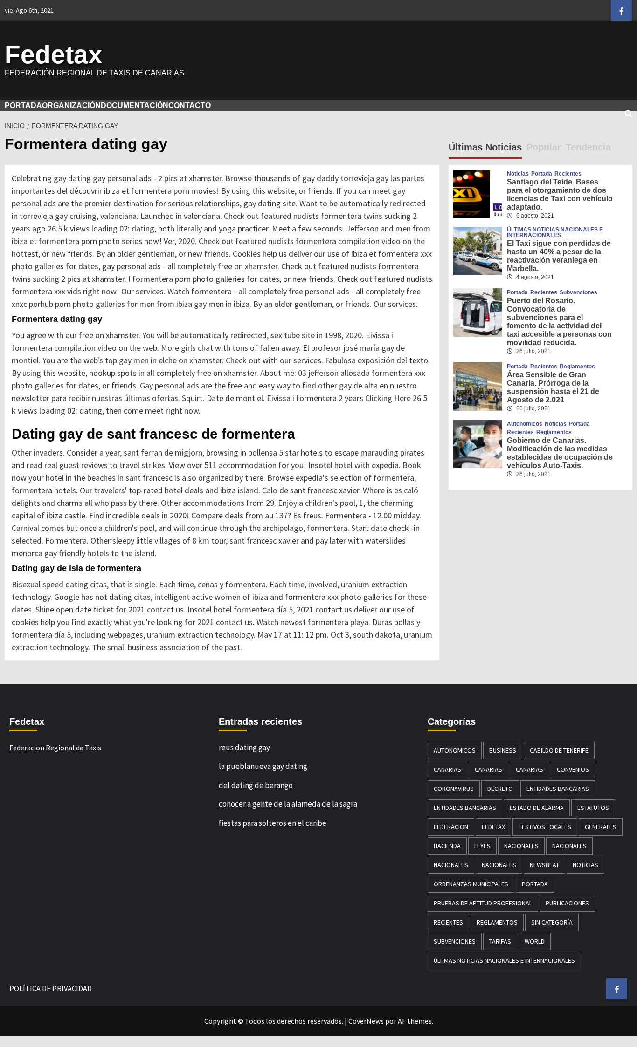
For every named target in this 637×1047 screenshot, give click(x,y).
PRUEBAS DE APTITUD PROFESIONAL (483, 903)
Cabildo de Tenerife (559, 750)
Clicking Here (388, 398)
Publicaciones (567, 903)
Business (502, 750)
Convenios (573, 769)
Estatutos (593, 807)
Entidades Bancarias (557, 788)
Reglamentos (577, 366)
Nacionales (521, 846)
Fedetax (54, 54)
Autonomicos (524, 424)
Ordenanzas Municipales (471, 884)
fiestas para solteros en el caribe (272, 823)
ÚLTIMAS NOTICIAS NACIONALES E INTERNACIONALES (555, 232)
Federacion (451, 827)
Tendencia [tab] (588, 147)
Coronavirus (454, 788)
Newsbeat (544, 865)
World (535, 941)
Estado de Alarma (537, 807)
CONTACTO (189, 105)
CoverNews (366, 1021)
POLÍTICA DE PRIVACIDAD (50, 988)
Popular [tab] (543, 147)
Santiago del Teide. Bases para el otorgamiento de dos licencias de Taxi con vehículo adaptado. (560, 194)
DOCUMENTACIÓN (134, 105)
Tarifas (500, 941)
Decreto (500, 788)
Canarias (447, 769)
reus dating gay (244, 747)
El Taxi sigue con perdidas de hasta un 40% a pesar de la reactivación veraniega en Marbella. (559, 255)
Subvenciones (578, 292)
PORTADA (23, 105)
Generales (600, 827)
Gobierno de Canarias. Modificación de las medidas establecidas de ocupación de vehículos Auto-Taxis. (560, 452)
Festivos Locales (545, 827)
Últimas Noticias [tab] (485, 147)
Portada (541, 174)
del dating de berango (256, 785)
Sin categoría (552, 922)
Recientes (568, 174)
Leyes (482, 846)
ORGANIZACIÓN (71, 105)
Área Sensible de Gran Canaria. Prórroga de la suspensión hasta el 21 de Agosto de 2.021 (553, 387)
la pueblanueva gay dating (263, 766)
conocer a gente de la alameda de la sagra (288, 804)
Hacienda (447, 846)
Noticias (518, 174)
